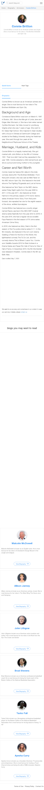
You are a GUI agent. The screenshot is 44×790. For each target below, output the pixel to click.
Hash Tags (25, 86)
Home (4, 8)
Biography (11, 8)
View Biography (21, 564)
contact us (24, 312)
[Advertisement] (22, 61)
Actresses (20, 8)
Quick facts (6, 86)
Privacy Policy (29, 786)
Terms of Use (18, 786)
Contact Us (39, 786)
